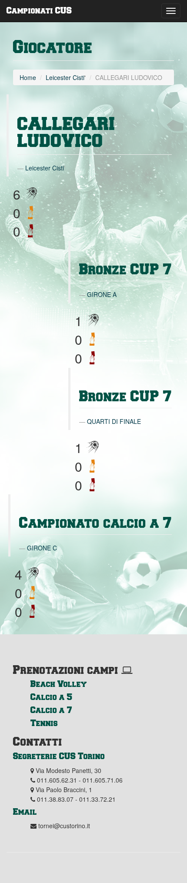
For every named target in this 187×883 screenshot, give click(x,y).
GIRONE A (102, 294)
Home (28, 77)
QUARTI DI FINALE (114, 421)
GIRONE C (42, 547)
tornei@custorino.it (64, 825)
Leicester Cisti (65, 77)
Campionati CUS (39, 10)
